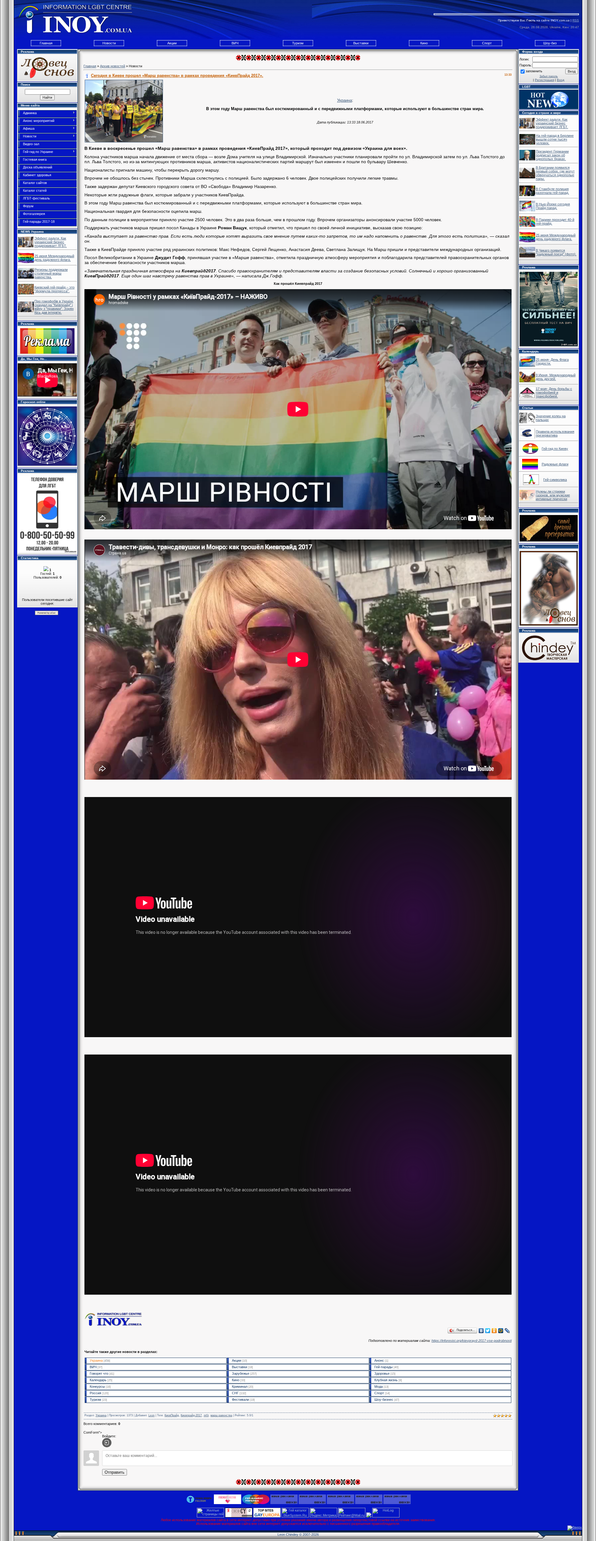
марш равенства (221, 1415)
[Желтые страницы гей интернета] (210, 1516)
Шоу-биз (550, 43)
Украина (344, 100)
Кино (424, 43)
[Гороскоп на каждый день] (47, 435)
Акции (172, 43)
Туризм (298, 43)
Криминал (239, 1386)
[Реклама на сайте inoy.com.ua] (47, 341)
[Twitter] (488, 1331)
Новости (109, 43)
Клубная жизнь (386, 1380)
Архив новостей (112, 66)
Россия (95, 1393)
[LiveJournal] (507, 1331)
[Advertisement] (298, 1409)
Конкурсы (97, 1386)
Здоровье (382, 1373)
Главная (46, 43)
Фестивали (240, 1399)
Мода (378, 1386)
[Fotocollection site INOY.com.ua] (527, 365)
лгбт (206, 1415)
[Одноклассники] (494, 1331)
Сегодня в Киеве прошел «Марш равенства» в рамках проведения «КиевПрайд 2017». (177, 75)
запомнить (534, 71)
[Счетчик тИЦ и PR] (238, 1516)
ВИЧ (235, 43)
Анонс (379, 1360)
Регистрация (544, 80)
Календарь (98, 1380)
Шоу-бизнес (383, 1399)
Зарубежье (240, 1373)
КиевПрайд (172, 1415)
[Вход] (106, 1442)
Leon (151, 1415)
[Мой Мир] (501, 1331)
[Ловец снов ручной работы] (47, 67)
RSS (575, 20)
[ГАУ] (255, 1499)
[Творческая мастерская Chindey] (549, 647)
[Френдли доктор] (227, 1499)
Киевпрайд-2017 (191, 1415)
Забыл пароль (549, 76)
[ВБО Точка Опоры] (199, 1499)
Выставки (360, 43)
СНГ (235, 1393)
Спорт (487, 43)
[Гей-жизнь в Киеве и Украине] (26, 246)
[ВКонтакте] (481, 1331)
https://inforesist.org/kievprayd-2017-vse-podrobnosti (471, 1340)
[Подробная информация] (47, 514)
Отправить (114, 1472)
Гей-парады (383, 1367)
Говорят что (99, 1373)
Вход (560, 80)
